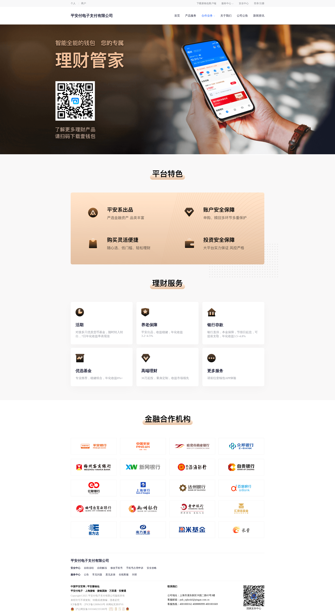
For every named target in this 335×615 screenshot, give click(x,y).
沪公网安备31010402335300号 (91, 609)
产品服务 (190, 15)
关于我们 (226, 15)
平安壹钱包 (93, 586)
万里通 (113, 591)
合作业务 (207, 15)
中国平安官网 (78, 586)
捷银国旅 (102, 591)
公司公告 (242, 15)
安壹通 (122, 591)
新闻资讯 (258, 15)
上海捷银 (90, 591)
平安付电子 (77, 591)
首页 (177, 15)
